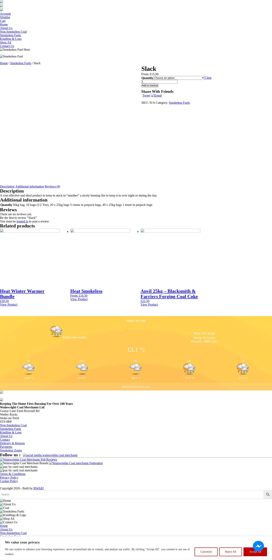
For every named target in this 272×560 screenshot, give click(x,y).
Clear (208, 77)
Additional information (29, 186)
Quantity (147, 78)
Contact (5, 439)
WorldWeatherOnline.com (136, 386)
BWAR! (38, 488)
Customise (206, 551)
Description (7, 186)
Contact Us (7, 46)
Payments (6, 446)
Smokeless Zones (11, 450)
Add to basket (150, 85)
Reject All (230, 551)
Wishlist (5, 17)
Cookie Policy (9, 481)
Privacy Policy (9, 477)
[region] (136, 548)
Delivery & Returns (12, 443)
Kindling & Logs (11, 38)
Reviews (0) (52, 186)
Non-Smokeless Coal (13, 31)
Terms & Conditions (12, 474)
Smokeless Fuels (10, 35)
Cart (2, 21)
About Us (6, 28)
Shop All (5, 42)
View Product (8, 304)
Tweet (146, 95)
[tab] (7, 186)
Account (5, 13)
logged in (22, 221)
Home (4, 24)
